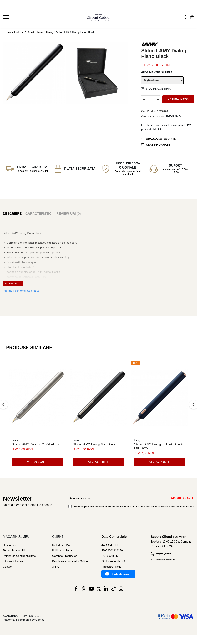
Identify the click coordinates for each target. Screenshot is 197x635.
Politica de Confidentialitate (177, 506)
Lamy (15, 440)
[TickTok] (113, 589)
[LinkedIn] (106, 589)
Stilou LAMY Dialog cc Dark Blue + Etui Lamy (158, 446)
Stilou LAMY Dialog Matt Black (94, 444)
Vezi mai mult (13, 283)
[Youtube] (91, 589)
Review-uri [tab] (68, 214)
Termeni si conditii (14, 550)
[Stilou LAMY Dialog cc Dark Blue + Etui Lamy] (159, 397)
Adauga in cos (178, 99)
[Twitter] (98, 589)
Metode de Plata (62, 545)
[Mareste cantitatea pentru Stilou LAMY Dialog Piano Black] (157, 99)
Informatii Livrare (13, 561)
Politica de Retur (62, 550)
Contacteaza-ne (121, 573)
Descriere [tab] (12, 214)
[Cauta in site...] (186, 17)
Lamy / (41, 32)
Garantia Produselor (64, 555)
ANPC (55, 566)
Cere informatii (158, 144)
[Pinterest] (83, 589)
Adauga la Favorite (161, 138)
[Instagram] (121, 589)
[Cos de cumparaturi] (192, 17)
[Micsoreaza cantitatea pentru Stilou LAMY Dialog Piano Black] (144, 99)
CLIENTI (58, 537)
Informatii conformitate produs (21, 290)
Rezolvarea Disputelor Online (70, 561)
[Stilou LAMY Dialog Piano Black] (34, 73)
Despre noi (9, 545)
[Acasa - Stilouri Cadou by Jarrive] (98, 17)
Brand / (31, 32)
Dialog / (50, 32)
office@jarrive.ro (165, 559)
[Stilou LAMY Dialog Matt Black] (98, 397)
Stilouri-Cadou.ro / (16, 32)
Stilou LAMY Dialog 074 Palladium (35, 444)
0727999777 (163, 554)
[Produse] (6, 18)
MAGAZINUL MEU (16, 537)
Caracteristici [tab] (39, 214)
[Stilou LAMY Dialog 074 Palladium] (37, 397)
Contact (7, 566)
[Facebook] (76, 589)
